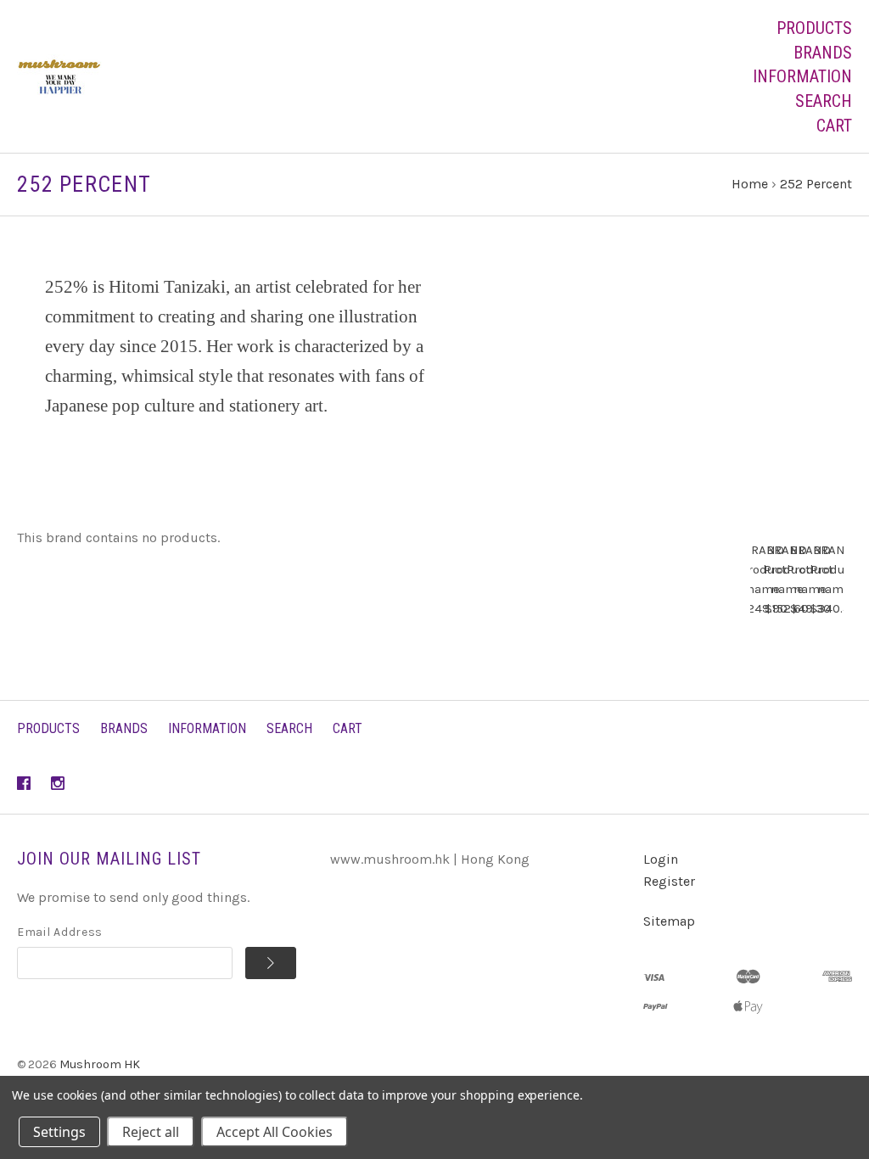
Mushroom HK (99, 1064)
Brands (822, 52)
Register (669, 881)
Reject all (150, 1132)
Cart (834, 125)
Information (802, 76)
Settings (59, 1132)
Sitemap (669, 921)
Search (823, 101)
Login (660, 859)
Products (814, 28)
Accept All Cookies (274, 1132)
